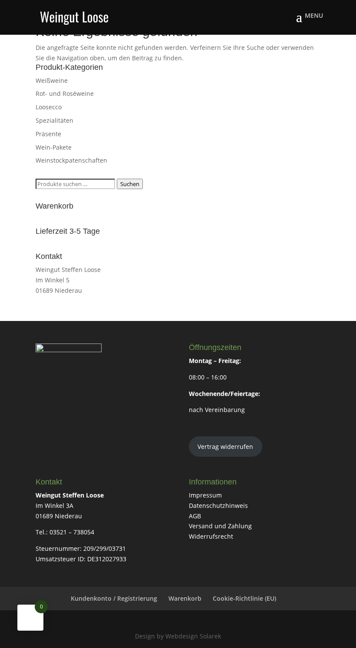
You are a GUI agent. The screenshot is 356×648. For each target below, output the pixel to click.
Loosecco (49, 107)
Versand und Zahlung (220, 526)
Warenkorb (184, 598)
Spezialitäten (54, 120)
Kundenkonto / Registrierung (114, 598)
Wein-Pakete (54, 147)
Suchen (129, 184)
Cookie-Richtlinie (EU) (244, 598)
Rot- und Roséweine (65, 93)
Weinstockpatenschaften (71, 160)
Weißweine (52, 80)
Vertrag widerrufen (225, 446)
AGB (195, 516)
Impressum (205, 495)
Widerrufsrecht (211, 536)
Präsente (48, 134)
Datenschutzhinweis (218, 505)
